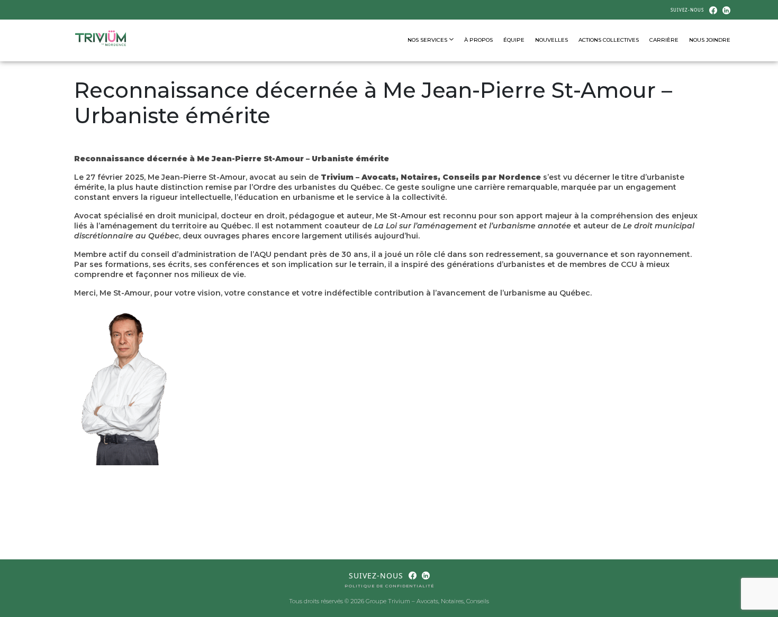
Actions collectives (608, 39)
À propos (478, 39)
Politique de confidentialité (389, 585)
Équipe (513, 39)
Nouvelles (551, 39)
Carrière (664, 39)
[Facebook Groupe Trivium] (713, 9)
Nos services (428, 39)
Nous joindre (709, 39)
